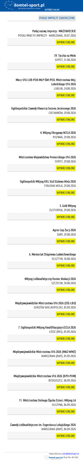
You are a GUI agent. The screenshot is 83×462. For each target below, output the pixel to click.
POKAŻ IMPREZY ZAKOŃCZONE (57, 18)
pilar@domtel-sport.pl (70, 454)
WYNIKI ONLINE (66, 42)
